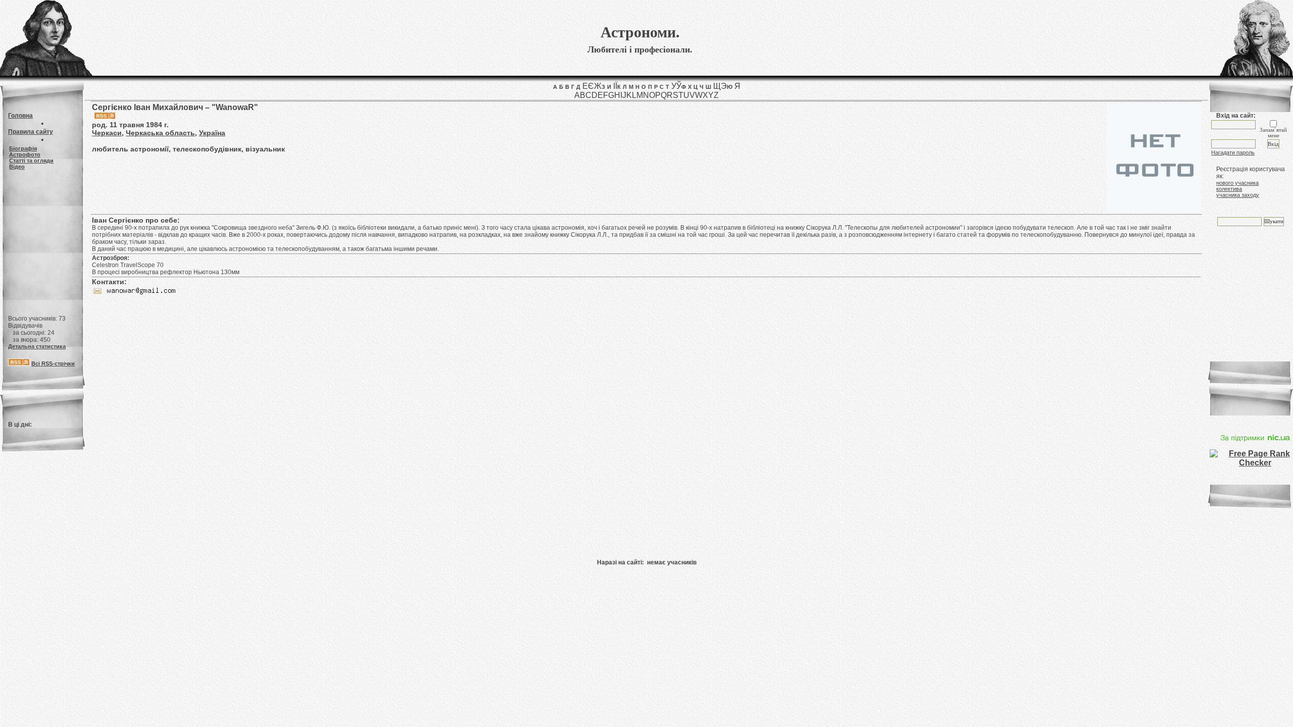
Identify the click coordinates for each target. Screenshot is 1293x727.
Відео (17, 167)
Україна (212, 133)
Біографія (23, 148)
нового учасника (1237, 183)
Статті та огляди (31, 161)
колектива (1229, 189)
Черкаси (107, 133)
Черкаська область (160, 133)
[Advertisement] (42, 238)
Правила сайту (30, 131)
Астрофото (24, 154)
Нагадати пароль (1233, 152)
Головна (20, 115)
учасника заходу (1237, 195)
